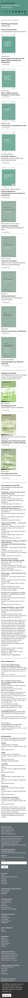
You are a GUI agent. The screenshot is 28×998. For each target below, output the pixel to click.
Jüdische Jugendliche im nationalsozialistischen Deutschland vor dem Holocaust (13, 193)
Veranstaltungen (5, 890)
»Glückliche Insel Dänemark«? (10, 226)
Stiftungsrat (4, 968)
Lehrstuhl (3, 904)
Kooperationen (5, 973)
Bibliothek (3, 931)
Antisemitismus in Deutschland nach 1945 (13, 125)
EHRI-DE (3, 972)
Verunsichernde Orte (6, 921)
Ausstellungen (4, 892)
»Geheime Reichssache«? (8, 296)
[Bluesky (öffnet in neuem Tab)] (16, 12)
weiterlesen (5, 64)
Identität (3, 743)
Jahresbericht (4, 944)
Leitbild (3, 875)
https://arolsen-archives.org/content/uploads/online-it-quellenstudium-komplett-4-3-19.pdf (12, 705)
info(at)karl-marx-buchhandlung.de (10, 655)
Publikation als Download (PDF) (9, 761)
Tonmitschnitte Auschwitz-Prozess (10, 955)
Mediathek (3, 893)
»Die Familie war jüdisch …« (9, 156)
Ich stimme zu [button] (6, 995)
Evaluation (4, 880)
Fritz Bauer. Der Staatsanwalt (8, 953)
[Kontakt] (25, 12)
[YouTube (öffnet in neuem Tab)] (19, 12)
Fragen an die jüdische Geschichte (11, 666)
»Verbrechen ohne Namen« (9, 261)
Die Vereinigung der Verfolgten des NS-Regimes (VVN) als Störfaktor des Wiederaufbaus (13, 60)
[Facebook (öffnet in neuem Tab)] (10, 12)
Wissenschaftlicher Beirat (7, 967)
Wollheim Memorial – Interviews (9, 960)
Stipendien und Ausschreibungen (9, 909)
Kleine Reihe (4, 941)
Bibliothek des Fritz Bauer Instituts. (12, 816)
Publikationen (4, 922)
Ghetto (3, 775)
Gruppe (3, 752)
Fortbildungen (4, 919)
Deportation (4, 786)
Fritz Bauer (4, 881)
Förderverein (4, 970)
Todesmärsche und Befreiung (9, 797)
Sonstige (3, 946)
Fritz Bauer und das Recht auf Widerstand (13, 331)
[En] (7, 12)
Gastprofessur (4, 905)
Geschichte (4, 878)
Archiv (2, 929)
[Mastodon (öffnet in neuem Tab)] (13, 12)
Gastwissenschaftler (6, 907)
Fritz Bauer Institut (10, 5)
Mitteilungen (4, 883)
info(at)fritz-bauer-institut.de (8, 833)
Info (10, 991)
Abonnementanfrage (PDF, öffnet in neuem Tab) (13, 852)
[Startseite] (22, 12)
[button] (4, 12)
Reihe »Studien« (5, 939)
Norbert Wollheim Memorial (8, 958)
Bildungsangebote (5, 917)
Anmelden (4, 867)
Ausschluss (4, 764)
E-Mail (2, 860)
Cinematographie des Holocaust (9, 956)
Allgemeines (4, 916)
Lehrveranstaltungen (6, 902)
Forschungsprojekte (6, 900)
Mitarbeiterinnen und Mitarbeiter (9, 876)
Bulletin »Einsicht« (6, 943)
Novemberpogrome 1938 (8, 406)
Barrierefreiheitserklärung (7, 980)
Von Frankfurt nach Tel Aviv (9, 473)
